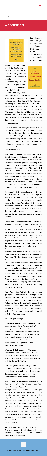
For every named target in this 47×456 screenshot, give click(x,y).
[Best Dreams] (23, 6)
